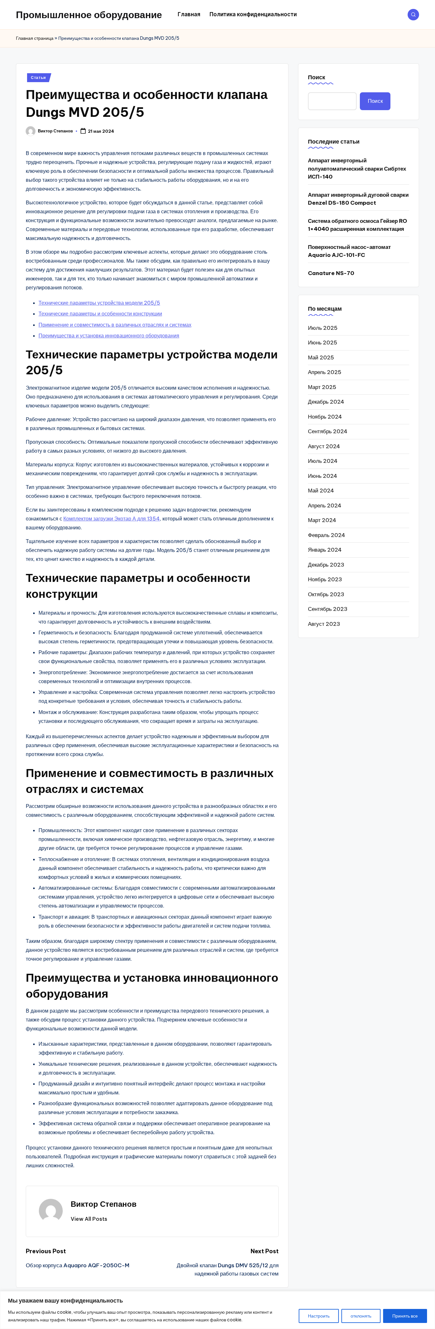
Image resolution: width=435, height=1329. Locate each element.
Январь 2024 (325, 549)
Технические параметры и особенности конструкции (100, 313)
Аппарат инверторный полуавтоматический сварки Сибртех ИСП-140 (357, 168)
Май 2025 (321, 357)
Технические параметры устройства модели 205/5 (99, 303)
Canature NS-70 (331, 273)
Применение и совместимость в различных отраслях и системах (115, 325)
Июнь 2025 (322, 342)
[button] (89, 1219)
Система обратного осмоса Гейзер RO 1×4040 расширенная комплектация (357, 225)
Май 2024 (321, 490)
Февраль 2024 (326, 534)
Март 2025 (322, 386)
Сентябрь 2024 (327, 431)
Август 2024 (324, 445)
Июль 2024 (323, 460)
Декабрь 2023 (326, 564)
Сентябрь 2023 (327, 608)
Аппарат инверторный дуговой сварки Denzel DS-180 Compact (358, 199)
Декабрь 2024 (326, 401)
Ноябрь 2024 (325, 416)
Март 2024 (322, 520)
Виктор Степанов (104, 1204)
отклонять (361, 1316)
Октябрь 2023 (326, 593)
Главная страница (34, 38)
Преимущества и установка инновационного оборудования (109, 335)
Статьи (38, 77)
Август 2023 (324, 623)
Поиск (316, 77)
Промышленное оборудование (89, 15)
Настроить (319, 1316)
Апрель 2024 (324, 505)
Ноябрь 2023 (325, 579)
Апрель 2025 (324, 372)
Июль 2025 (323, 327)
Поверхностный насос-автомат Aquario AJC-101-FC (349, 251)
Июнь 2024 (322, 475)
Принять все (405, 1316)
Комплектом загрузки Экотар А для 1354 (111, 518)
